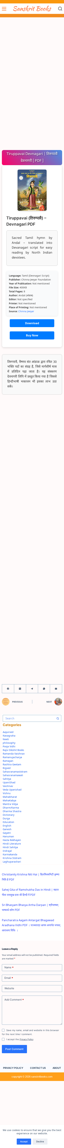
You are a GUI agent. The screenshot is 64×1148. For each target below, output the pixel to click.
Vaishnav (8, 786)
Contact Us (38, 1067)
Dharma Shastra (12, 811)
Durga (6, 818)
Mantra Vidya (10, 804)
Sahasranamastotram (15, 771)
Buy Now (32, 335)
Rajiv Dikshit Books (13, 750)
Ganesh (7, 829)
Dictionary (8, 814)
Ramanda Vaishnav (14, 753)
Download (32, 323)
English (7, 825)
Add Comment (14, 999)
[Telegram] (32, 688)
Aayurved (8, 732)
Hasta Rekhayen (12, 840)
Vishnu (7, 793)
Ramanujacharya (12, 757)
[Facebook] (8, 688)
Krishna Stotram (12, 858)
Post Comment (14, 1049)
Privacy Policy (26, 1039)
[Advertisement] (32, 51)
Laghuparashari (12, 861)
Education (8, 822)
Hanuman (8, 836)
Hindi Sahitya (10, 847)
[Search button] (57, 718)
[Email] (56, 688)
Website (9, 988)
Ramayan (8, 760)
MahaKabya (9, 800)
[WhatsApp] (44, 688)
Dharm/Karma (11, 807)
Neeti (6, 739)
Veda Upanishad (12, 789)
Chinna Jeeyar (26, 311)
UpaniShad (9, 782)
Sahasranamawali (13, 775)
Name (8, 967)
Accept (24, 1141)
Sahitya (7, 778)
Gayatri (7, 832)
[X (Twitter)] (20, 688)
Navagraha (9, 735)
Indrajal (7, 850)
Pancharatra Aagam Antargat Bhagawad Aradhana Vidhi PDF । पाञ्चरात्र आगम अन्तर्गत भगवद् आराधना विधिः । (31, 925)
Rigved (7, 768)
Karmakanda (10, 854)
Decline (40, 1141)
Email (8, 978)
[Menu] (4, 9)
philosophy (9, 742)
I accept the (19, 1039)
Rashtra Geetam (12, 764)
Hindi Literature (12, 843)
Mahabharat (10, 796)
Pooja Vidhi (9, 746)
